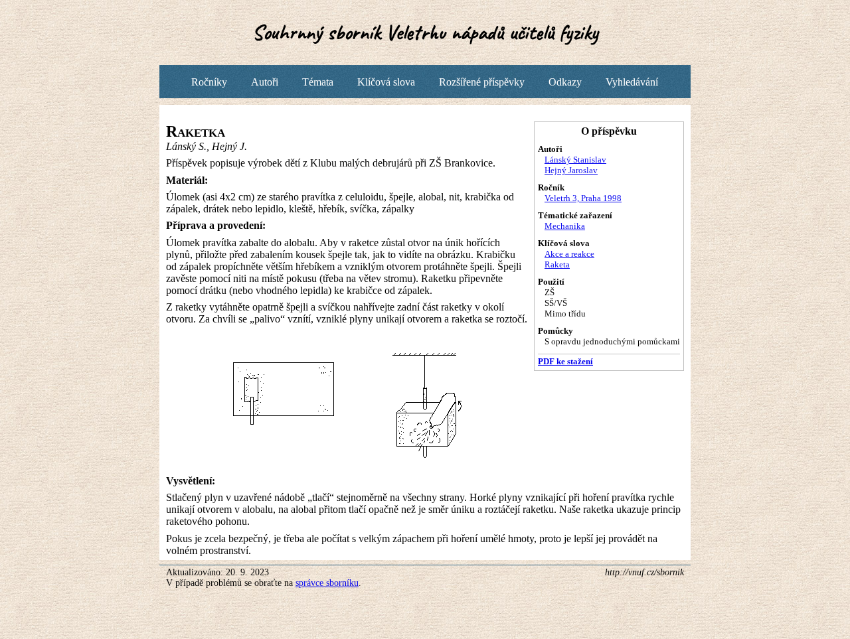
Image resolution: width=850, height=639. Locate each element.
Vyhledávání (632, 82)
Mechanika (565, 226)
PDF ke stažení (565, 361)
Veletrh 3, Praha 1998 (583, 198)
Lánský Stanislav (575, 160)
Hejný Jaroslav (571, 170)
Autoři (264, 82)
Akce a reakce (569, 254)
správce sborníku (327, 583)
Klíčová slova (386, 82)
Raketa (557, 264)
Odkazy (565, 82)
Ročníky (209, 82)
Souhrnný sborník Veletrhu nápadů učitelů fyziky (425, 32)
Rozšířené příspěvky (482, 82)
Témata (317, 82)
